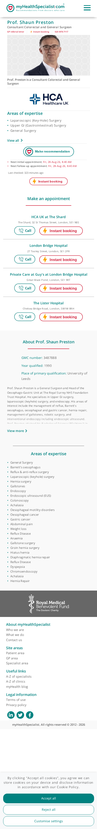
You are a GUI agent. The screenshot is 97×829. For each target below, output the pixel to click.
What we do (15, 635)
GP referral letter (15, 31)
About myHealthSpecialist (28, 624)
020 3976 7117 (61, 31)
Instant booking (41, 31)
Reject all (48, 810)
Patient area (15, 653)
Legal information (21, 694)
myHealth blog (17, 686)
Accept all (48, 798)
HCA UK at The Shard (48, 217)
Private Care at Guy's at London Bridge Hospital (48, 274)
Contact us (14, 640)
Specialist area (17, 663)
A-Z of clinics (15, 681)
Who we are (15, 630)
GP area (12, 658)
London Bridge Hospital (48, 245)
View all (13, 140)
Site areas (14, 647)
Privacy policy (16, 705)
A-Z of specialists (19, 676)
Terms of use (16, 699)
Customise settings (48, 821)
